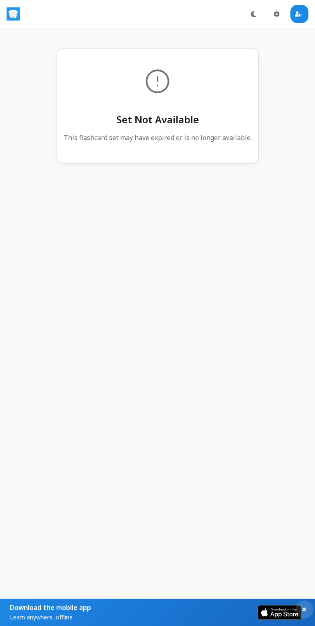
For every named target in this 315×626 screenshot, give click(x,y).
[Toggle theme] (253, 14)
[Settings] (276, 14)
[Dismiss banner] (304, 610)
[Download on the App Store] (280, 612)
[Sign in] (299, 14)
